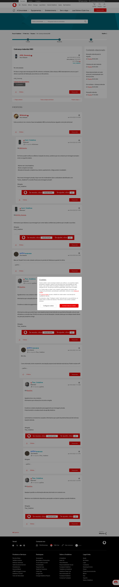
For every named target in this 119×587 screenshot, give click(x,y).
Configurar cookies (48, 306)
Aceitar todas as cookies (69, 306)
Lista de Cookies (45, 294)
